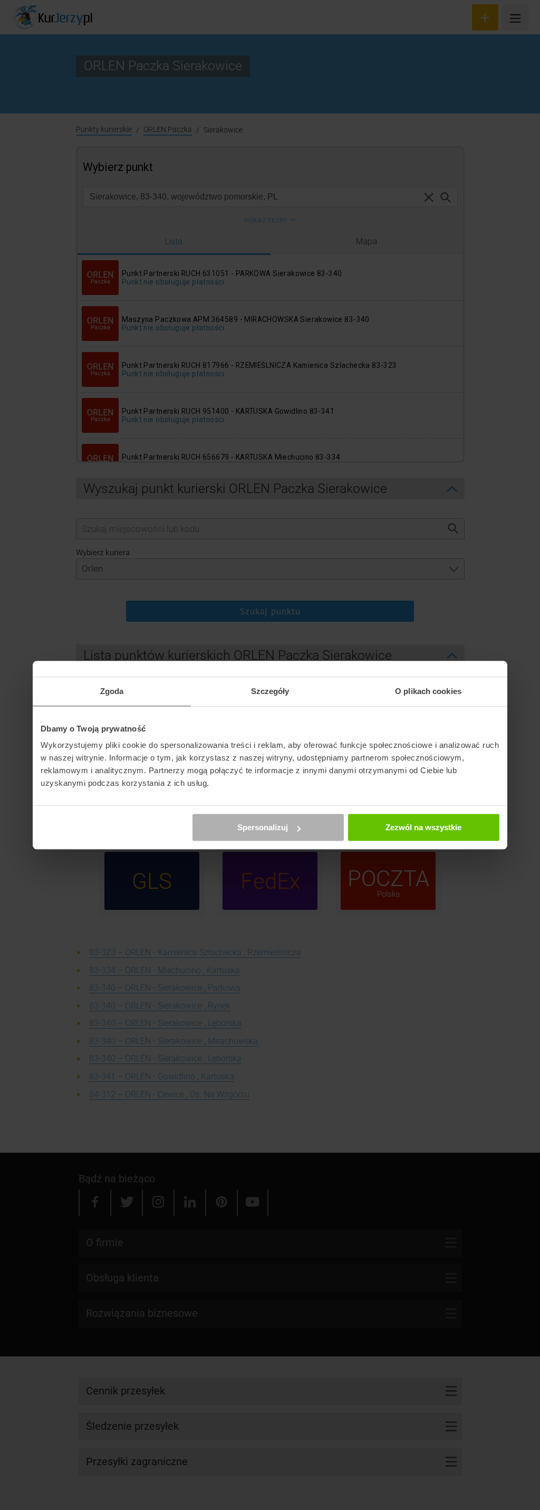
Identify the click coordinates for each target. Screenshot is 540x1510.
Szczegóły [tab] (270, 691)
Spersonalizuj (262, 827)
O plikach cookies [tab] (428, 691)
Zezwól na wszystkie (423, 827)
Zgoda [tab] (112, 691)
